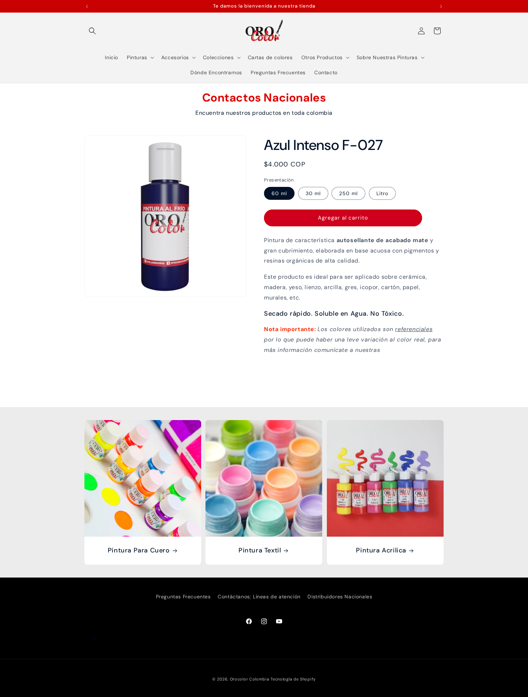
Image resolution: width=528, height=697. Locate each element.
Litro (382, 193)
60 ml (279, 193)
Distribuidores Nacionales (339, 596)
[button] (92, 31)
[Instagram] (99, 635)
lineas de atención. (409, 350)
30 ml (313, 193)
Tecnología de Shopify (293, 679)
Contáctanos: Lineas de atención (259, 596)
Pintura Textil (259, 551)
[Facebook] (89, 635)
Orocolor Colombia (249, 679)
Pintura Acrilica (381, 551)
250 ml (348, 193)
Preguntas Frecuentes (183, 596)
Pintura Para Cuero (139, 551)
